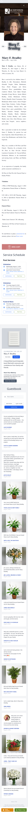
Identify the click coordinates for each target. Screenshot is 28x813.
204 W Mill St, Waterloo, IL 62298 (14, 309)
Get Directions (8, 276)
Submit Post (14, 407)
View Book (7, 357)
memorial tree (21, 234)
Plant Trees (19, 276)
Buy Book (16, 357)
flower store (19, 236)
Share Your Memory (10, 381)
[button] (14, 491)
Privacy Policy (10, 806)
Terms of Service (18, 806)
